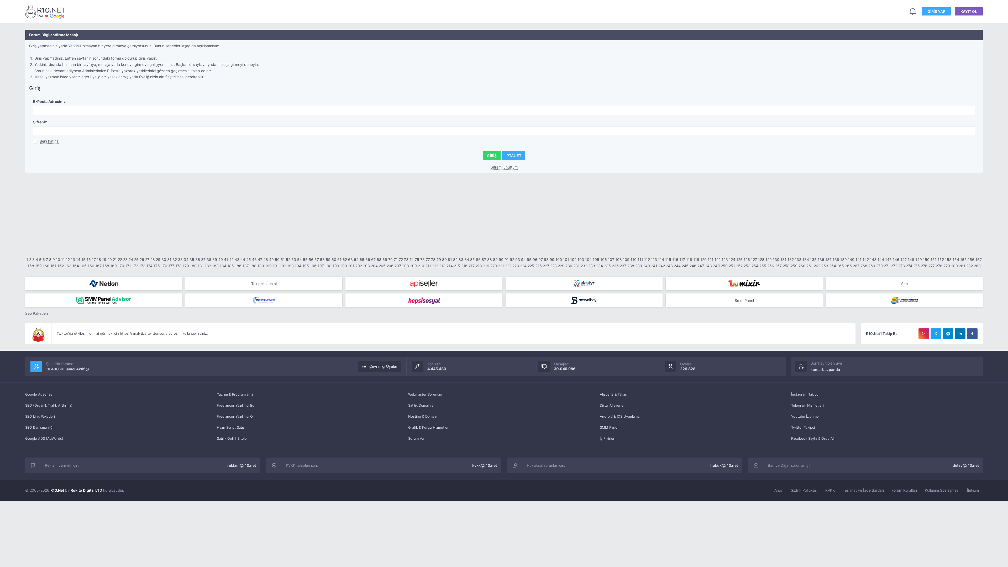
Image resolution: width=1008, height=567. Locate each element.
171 (128, 266)
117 (682, 259)
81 (450, 259)
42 (231, 259)
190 (268, 266)
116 (675, 259)
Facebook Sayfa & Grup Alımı (814, 438)
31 (169, 259)
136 (821, 259)
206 (390, 266)
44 (242, 259)
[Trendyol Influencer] (744, 283)
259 (794, 266)
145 (888, 259)
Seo (904, 283)
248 (708, 266)
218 (479, 266)
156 (971, 259)
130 (776, 259)
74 (412, 259)
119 (696, 259)
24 (131, 259)
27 (147, 259)
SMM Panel (609, 427)
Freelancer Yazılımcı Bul (236, 405)
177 (171, 266)
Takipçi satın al (264, 283)
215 (457, 266)
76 (422, 259)
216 (464, 266)
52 (288, 259)
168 (106, 266)
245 (685, 266)
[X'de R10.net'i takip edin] (936, 333)
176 (164, 266)
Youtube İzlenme (805, 416)
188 (253, 266)
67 (373, 259)
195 (305, 266)
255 (762, 266)
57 (316, 259)
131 (783, 259)
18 (99, 259)
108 (618, 259)
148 (911, 259)
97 (540, 259)
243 (669, 266)
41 (226, 259)
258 (786, 266)
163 (68, 266)
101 (566, 259)
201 (351, 266)
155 (963, 259)
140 (851, 259)
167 (98, 266)
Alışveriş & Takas (613, 394)
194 (298, 266)
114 (661, 259)
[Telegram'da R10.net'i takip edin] (948, 333)
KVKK (830, 490)
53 (293, 259)
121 (710, 259)
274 (909, 266)
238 (630, 266)
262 (817, 266)
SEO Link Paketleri (40, 416)
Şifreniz (40, 122)
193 (290, 266)
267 (856, 266)
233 (591, 266)
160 (46, 266)
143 (873, 259)
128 (761, 259)
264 (832, 266)
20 (109, 259)
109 (626, 259)
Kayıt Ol (968, 11)
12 (68, 259)
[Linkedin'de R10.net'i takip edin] (960, 333)
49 (271, 259)
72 (401, 259)
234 (599, 266)
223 (515, 266)
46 (254, 259)
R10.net (46, 11)
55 (305, 259)
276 (924, 266)
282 (969, 266)
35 (192, 259)
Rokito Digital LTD (86, 490)
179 (186, 266)
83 (461, 259)
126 (747, 259)
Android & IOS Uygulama (619, 416)
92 (512, 259)
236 (615, 266)
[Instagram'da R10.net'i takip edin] (923, 333)
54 (299, 259)
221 (501, 266)
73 (406, 259)
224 (523, 266)
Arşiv (778, 490)
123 (725, 259)
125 (739, 259)
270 (879, 266)
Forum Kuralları (904, 490)
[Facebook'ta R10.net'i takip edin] (972, 333)
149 (918, 259)
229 (561, 266)
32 (174, 259)
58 (322, 259)
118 (689, 259)
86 (478, 259)
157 (978, 259)
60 (334, 259)
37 (203, 259)
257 (778, 266)
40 (220, 259)
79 (439, 259)
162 (60, 266)
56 (311, 259)
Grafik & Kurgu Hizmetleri (428, 427)
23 (125, 259)
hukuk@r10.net (724, 465)
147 (903, 259)
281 (962, 266)
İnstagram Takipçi (805, 394)
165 (83, 266)
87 (484, 259)
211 (428, 266)
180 (193, 266)
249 (716, 266)
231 (576, 266)
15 (83, 259)
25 (136, 259)
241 (654, 266)
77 (428, 259)
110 (634, 259)
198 (328, 266)
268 (863, 266)
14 (78, 259)
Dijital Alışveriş (611, 405)
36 (197, 259)
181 (201, 266)
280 (954, 266)
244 (677, 266)
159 (38, 266)
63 (350, 259)
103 (581, 259)
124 (732, 259)
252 (739, 266)
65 (362, 259)
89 (495, 259)
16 (89, 259)
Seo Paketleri (36, 313)
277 (931, 266)
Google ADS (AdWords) (44, 438)
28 (152, 259)
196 (313, 266)
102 (573, 259)
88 (489, 259)
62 (345, 259)
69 (384, 259)
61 (339, 259)
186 (238, 266)
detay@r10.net (966, 465)
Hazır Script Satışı (231, 427)
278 (939, 266)
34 (186, 259)
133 (798, 259)
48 (265, 259)
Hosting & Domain (422, 416)
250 (724, 266)
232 (584, 266)
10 (58, 259)
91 (507, 259)
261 (809, 266)
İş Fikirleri (607, 438)
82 (455, 259)
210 (421, 266)
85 (472, 259)
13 (73, 259)
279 (946, 266)
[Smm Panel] (423, 283)
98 (546, 259)
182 (208, 266)
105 (596, 259)
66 (367, 259)
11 (63, 259)
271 (887, 266)
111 (640, 259)
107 (611, 259)
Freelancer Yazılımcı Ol (235, 416)
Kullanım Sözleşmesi (942, 490)
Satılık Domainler (421, 405)
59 (328, 259)
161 (53, 266)
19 (104, 259)
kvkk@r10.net (484, 465)
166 (91, 266)
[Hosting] (103, 283)
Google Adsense (38, 394)
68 (379, 259)
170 (121, 266)
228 (553, 266)
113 (654, 259)
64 (356, 259)
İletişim (973, 490)
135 (813, 259)
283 (977, 266)
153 (948, 259)
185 (230, 266)
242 (661, 266)
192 (283, 266)
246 (693, 266)
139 (843, 259)
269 (871, 266)
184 (223, 266)
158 (31, 266)
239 (638, 266)
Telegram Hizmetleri (807, 405)
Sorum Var (416, 438)
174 (149, 266)
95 (529, 259)
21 (115, 259)
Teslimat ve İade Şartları (863, 490)
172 (135, 266)
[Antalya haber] (904, 300)
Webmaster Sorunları (425, 394)
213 (442, 266)
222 (508, 266)
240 (646, 266)
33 (180, 259)
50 (277, 259)
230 (568, 266)
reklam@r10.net (241, 465)
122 (718, 259)
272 (894, 266)
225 (531, 266)
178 (178, 266)
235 (607, 266)
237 (623, 266)
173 (142, 266)
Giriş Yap (936, 11)
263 (824, 266)
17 (94, 259)
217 (472, 266)
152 (941, 259)
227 (546, 266)
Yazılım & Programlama (235, 394)
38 (209, 259)
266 (848, 266)
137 (828, 259)
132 (791, 259)
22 (120, 259)
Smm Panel (744, 300)
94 (523, 259)
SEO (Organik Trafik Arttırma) (48, 405)
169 (113, 266)
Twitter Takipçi (803, 427)
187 (246, 266)
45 (248, 259)
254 (755, 266)
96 (535, 259)
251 (732, 266)
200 (343, 266)
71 (396, 259)
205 (382, 266)
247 (700, 266)
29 (158, 259)
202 (358, 266)
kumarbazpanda (825, 369)
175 (157, 266)
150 (926, 259)
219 (486, 266)
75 (417, 259)
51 (283, 259)
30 (163, 259)
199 (336, 266)
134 (805, 259)
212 (435, 266)
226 (538, 266)
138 (836, 259)
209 (413, 266)
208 (405, 266)
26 (142, 259)
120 (703, 259)
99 (552, 259)
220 (493, 266)
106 (603, 259)
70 (390, 259)
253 (747, 266)
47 (260, 259)
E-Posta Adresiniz (49, 101)
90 (501, 259)
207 (398, 266)
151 (934, 259)
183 (215, 266)
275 (916, 266)
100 (558, 259)
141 (858, 259)
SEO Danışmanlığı (39, 427)
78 (433, 259)
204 (374, 266)
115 (668, 259)
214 (450, 266)
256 (770, 266)
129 (768, 259)
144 (881, 259)
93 (517, 259)
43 (237, 259)
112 (647, 259)
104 (588, 259)
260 (802, 266)
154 (956, 259)
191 (276, 266)
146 (896, 259)
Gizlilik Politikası (804, 490)
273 (901, 266)
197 (321, 266)
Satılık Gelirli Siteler (232, 438)
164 (75, 266)
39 (214, 259)
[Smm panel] (103, 300)
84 (466, 259)
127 (754, 259)
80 (444, 259)
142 (866, 259)
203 (366, 266)
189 (261, 266)
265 (840, 266)
